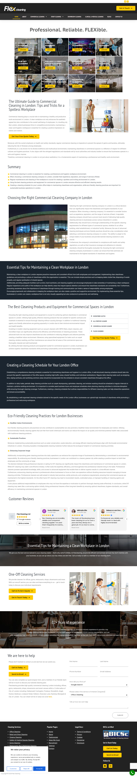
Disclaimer (80, 740)
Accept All (39, 768)
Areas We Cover (54, 740)
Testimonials (53, 737)
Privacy (79, 734)
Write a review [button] (24, 523)
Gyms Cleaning (15, 743)
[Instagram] (128, 2)
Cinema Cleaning (16, 737)
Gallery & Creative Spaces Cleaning (22, 740)
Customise (13, 768)
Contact (51, 749)
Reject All (26, 768)
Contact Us (118, 17)
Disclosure (80, 743)
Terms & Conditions (84, 732)
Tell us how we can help (79, 702)
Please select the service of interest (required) (87, 692)
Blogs (109, 17)
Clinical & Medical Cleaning (94, 17)
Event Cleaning (56, 17)
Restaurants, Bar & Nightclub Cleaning (23, 746)
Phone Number (75, 672)
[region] (26, 759)
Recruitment (53, 743)
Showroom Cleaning (74, 17)
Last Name (104, 662)
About (24, 17)
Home (16, 17)
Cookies (79, 737)
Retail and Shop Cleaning (18, 734)
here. (50, 697)
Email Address (105, 672)
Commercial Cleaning (37, 17)
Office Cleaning (15, 732)
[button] (126, 519)
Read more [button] (46, 528)
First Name (73, 662)
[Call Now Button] (132, 772)
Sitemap (52, 746)
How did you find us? (78, 682)
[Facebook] (125, 2)
